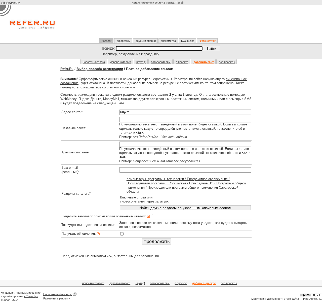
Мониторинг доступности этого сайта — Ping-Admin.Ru (286, 298)
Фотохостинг (207, 40)
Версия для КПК (10, 2)
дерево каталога (120, 61)
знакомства (168, 40)
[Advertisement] (158, 23)
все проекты (227, 61)
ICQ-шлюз (187, 40)
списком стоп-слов (121, 87)
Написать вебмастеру (57, 294)
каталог (106, 40)
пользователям (161, 61)
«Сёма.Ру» (31, 296)
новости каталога (94, 61)
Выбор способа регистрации (99, 69)
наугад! (141, 61)
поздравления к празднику (139, 54)
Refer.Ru (66, 69)
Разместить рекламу (56, 298)
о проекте (182, 61)
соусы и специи (146, 40)
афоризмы (123, 40)
